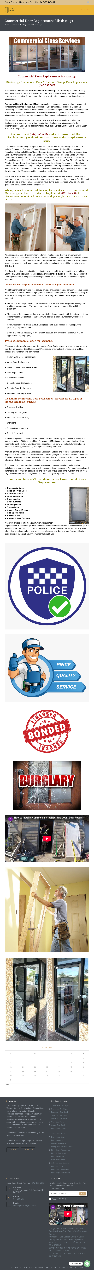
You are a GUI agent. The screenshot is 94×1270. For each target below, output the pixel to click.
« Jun (7, 1084)
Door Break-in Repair (58, 1128)
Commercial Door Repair (60, 1106)
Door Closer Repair (58, 1134)
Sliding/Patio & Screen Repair (61, 1147)
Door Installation (57, 1140)
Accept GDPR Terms (61, 1199)
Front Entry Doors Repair (60, 1169)
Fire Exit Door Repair (58, 1153)
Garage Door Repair (58, 1125)
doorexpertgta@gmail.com (24, 1205)
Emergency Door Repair (59, 1112)
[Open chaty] (87, 1263)
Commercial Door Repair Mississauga (36, 452)
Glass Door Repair (57, 1122)
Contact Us (28, 1150)
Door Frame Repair (58, 1160)
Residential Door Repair (59, 1109)
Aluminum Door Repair (59, 1119)
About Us (12, 1150)
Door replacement (57, 1156)
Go (82, 1194)
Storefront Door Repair (59, 1115)
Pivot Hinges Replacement (60, 1150)
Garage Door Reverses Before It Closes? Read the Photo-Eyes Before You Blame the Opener (68, 1231)
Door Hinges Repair (58, 1137)
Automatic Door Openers (60, 1163)
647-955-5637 (38, 1183)
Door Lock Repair (57, 1166)
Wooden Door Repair (58, 1143)
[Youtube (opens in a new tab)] (87, 2)
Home (7, 25)
